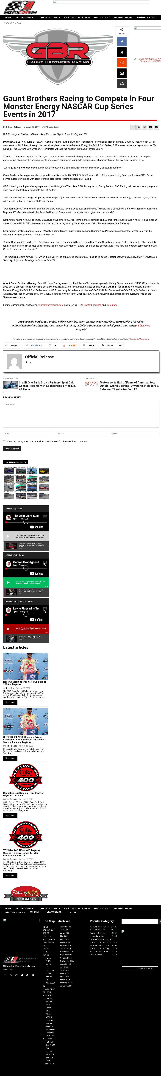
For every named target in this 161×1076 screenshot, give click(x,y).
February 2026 (66, 945)
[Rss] (27, 975)
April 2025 (64, 976)
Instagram (111, 305)
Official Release (14, 126)
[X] (122, 52)
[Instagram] (144, 127)
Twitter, (87, 305)
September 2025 (67, 961)
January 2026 (65, 948)
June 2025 (64, 970)
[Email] (122, 73)
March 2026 (65, 942)
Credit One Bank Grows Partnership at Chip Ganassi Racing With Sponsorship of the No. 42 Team (47, 386)
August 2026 (65, 927)
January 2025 (65, 986)
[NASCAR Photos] (156, 127)
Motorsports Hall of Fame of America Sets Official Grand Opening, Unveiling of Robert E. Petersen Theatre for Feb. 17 (129, 386)
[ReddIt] (122, 62)
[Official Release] (14, 361)
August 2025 (65, 964)
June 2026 (64, 933)
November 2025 (67, 955)
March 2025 (65, 979)
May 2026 (64, 936)
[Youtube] (150, 127)
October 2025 (66, 958)
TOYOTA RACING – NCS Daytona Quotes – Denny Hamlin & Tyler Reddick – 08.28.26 (21, 853)
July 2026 (64, 930)
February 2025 (66, 983)
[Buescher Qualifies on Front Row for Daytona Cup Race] (25, 777)
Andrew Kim (8, 688)
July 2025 (64, 967)
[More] (120, 345)
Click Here (144, 325)
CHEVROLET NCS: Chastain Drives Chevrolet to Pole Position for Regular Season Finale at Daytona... (24, 740)
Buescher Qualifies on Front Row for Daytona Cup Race (23, 794)
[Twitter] (138, 127)
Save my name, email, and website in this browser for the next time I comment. (47, 441)
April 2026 (64, 939)
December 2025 (66, 952)
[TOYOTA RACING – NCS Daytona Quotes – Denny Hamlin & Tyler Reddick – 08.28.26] (25, 834)
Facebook (96, 305)
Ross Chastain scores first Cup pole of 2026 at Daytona (24, 683)
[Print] (122, 83)
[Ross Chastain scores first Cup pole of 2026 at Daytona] (25, 666)
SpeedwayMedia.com (139, 339)
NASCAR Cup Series (13, 23)
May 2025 (64, 973)
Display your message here (145, 968)
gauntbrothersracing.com (51, 305)
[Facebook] (122, 41)
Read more (10, 702)
